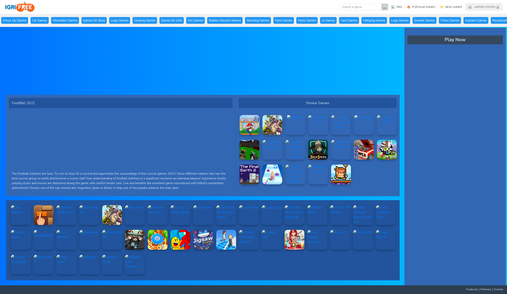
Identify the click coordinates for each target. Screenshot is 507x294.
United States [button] (485, 7)
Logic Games (120, 20)
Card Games (349, 20)
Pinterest (485, 289)
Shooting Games (258, 20)
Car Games (39, 20)
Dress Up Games (15, 20)
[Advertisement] (128, 62)
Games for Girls (171, 20)
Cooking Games (144, 20)
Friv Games (195, 20)
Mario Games (307, 20)
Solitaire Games (476, 20)
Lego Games (400, 20)
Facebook (471, 289)
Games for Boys (94, 20)
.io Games (328, 20)
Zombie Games (424, 20)
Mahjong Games (374, 20)
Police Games (449, 20)
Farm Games (283, 20)
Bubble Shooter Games (225, 20)
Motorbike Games (65, 20)
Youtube (498, 289)
